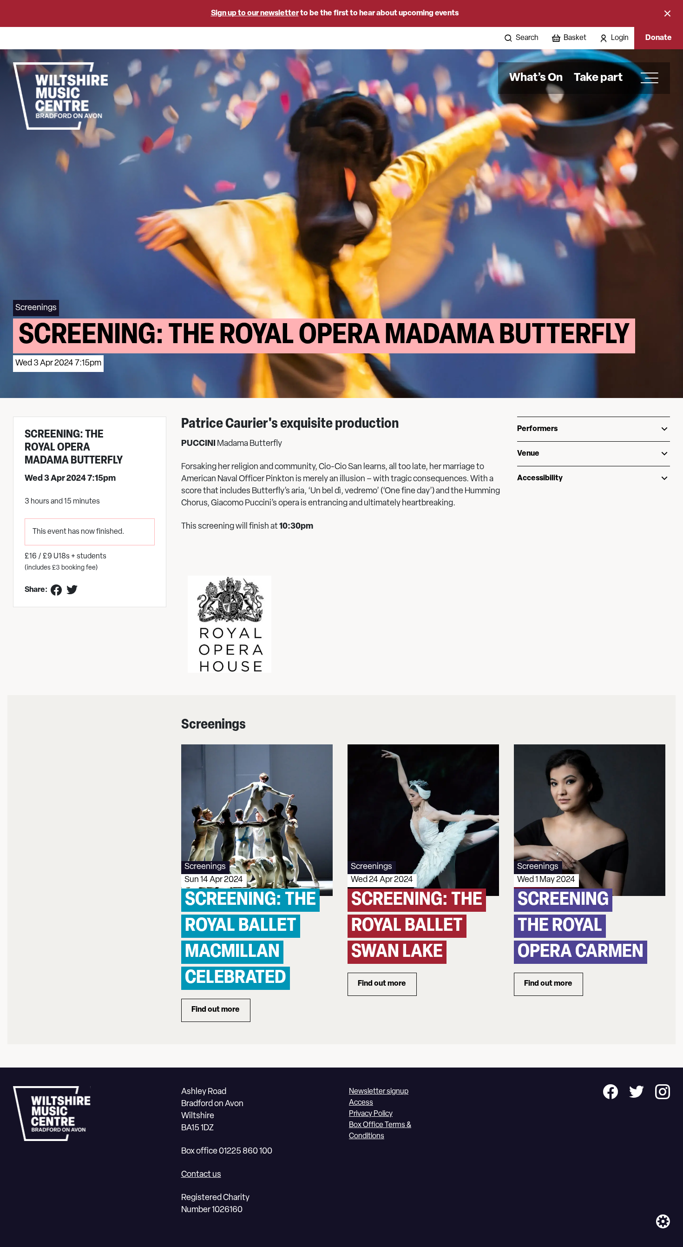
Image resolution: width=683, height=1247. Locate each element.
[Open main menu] (646, 78)
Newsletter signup (378, 1091)
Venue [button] (528, 454)
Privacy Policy (371, 1114)
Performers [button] (537, 429)
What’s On (536, 78)
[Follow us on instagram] (662, 1093)
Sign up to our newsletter (255, 13)
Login (620, 38)
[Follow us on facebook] (610, 1093)
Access (361, 1103)
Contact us (201, 1175)
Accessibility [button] (540, 478)
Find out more (220, 1012)
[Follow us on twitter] (636, 1093)
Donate (658, 38)
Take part (598, 78)
